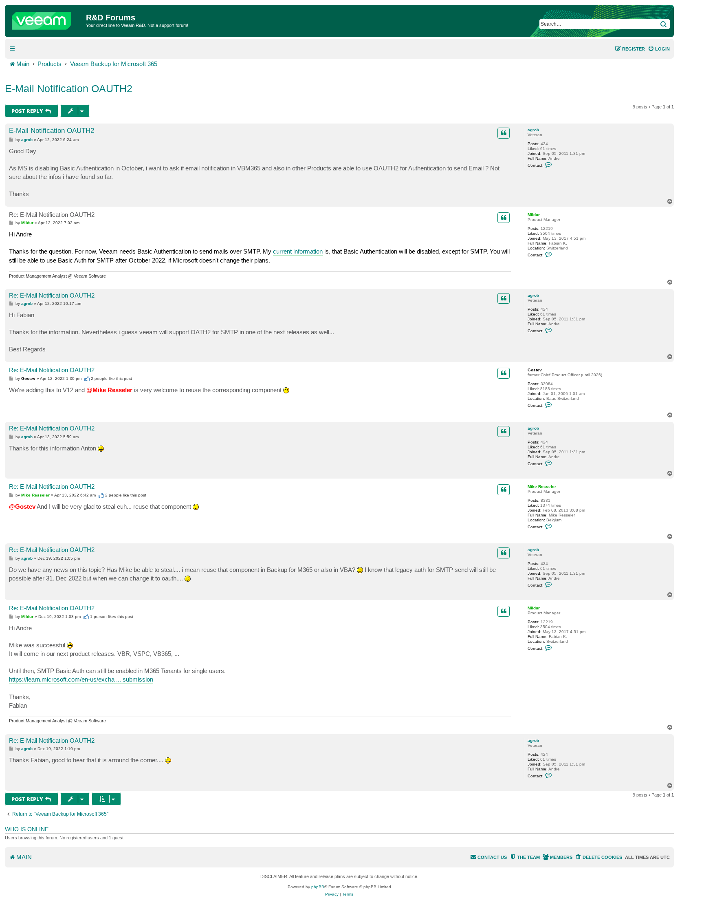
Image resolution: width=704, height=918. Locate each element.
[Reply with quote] (503, 133)
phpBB (317, 887)
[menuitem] (659, 49)
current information (298, 251)
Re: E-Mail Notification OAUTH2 (52, 214)
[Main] (46, 19)
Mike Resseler (542, 486)
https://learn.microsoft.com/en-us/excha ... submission (81, 679)
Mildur (534, 214)
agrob (533, 130)
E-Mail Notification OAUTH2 (68, 88)
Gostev (535, 370)
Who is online (26, 829)
